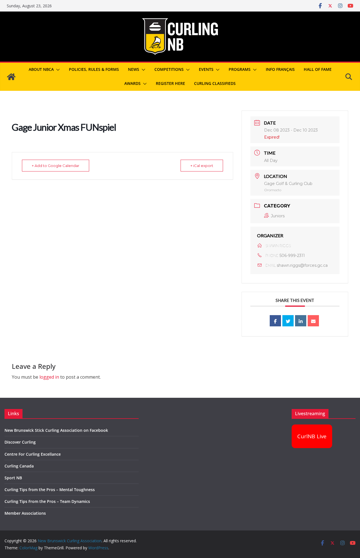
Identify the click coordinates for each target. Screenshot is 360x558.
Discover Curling (20, 442)
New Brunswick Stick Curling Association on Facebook (56, 430)
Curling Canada (19, 466)
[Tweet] (288, 320)
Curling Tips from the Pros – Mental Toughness (49, 489)
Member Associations (25, 513)
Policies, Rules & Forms (94, 69)
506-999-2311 (292, 255)
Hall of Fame (318, 69)
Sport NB (13, 477)
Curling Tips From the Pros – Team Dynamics (47, 501)
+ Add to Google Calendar (55, 165)
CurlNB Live (312, 436)
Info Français (280, 69)
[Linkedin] (300, 320)
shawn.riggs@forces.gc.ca (302, 265)
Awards (132, 83)
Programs (240, 69)
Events (206, 69)
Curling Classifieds (215, 83)
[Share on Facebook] (275, 320)
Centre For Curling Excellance (32, 454)
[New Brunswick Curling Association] (11, 76)
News (133, 69)
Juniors (278, 215)
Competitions (169, 69)
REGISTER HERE (170, 83)
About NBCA (41, 69)
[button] (57, 69)
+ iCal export (201, 165)
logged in (49, 377)
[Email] (313, 320)
